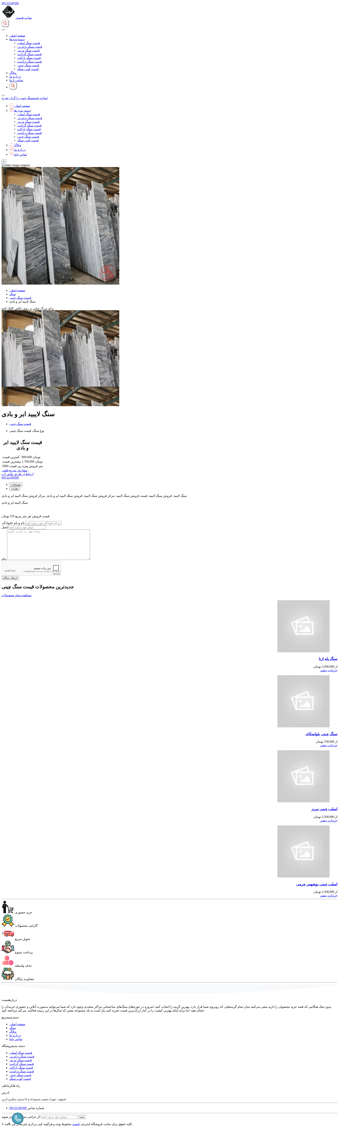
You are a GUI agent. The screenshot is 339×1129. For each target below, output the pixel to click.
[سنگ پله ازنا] (303, 651)
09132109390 (18, 1108)
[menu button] (3, 29)
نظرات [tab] (14, 488)
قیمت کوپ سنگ (28, 69)
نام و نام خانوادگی (13, 523)
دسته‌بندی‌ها (17, 39)
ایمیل (5, 527)
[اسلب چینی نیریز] (303, 801)
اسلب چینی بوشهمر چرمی (316, 884)
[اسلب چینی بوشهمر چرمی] (303, 876)
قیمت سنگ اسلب (28, 43)
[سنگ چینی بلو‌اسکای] (303, 726)
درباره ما (15, 76)
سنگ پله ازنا (328, 659)
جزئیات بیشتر (328, 670)
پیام (4, 558)
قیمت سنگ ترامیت (29, 61)
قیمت (76, 1124)
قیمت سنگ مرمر (28, 50)
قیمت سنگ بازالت (29, 58)
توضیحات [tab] (16, 484)
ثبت (82, 1116)
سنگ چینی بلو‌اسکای (321, 734)
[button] (20, 110)
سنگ (12, 294)
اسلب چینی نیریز (324, 809)
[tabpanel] (169, 506)
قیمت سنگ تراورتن (29, 46)
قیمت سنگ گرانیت (29, 54)
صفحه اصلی (17, 35)
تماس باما (15, 1039)
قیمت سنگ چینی (28, 65)
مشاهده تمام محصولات (17, 595)
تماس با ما (16, 80)
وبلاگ (12, 72)
